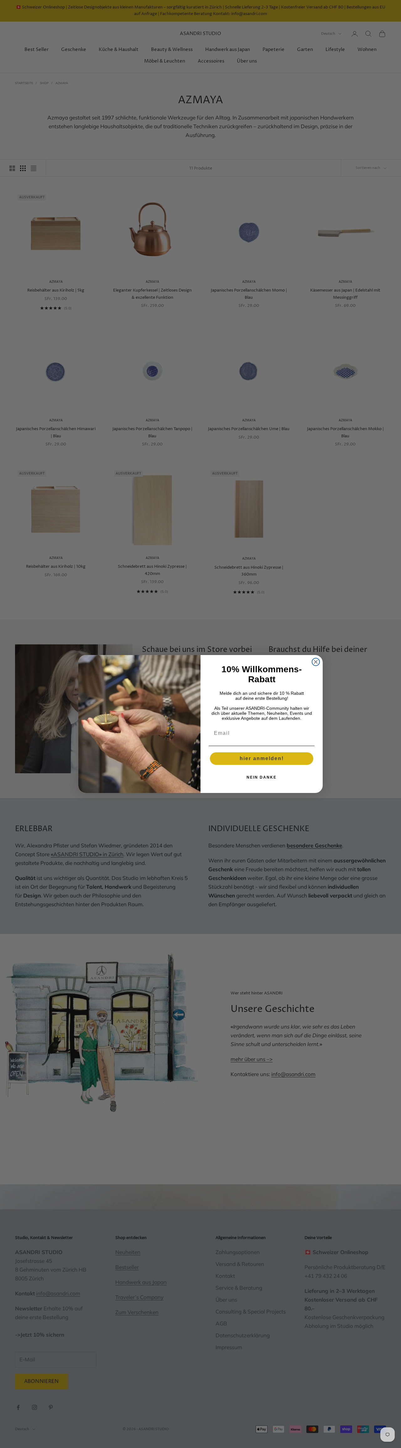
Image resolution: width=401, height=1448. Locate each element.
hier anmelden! (262, 758)
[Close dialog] (316, 662)
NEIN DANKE (262, 777)
